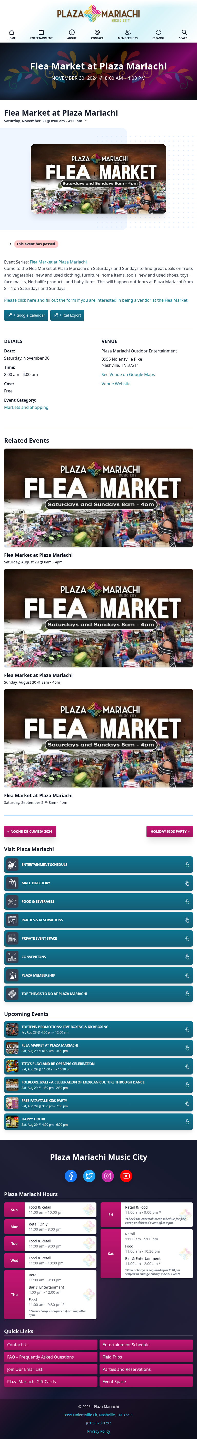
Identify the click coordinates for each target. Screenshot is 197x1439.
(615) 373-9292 (98, 1423)
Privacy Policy (98, 1431)
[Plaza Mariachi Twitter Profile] (89, 1176)
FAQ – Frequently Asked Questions (40, 1357)
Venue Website (116, 384)
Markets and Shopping (26, 407)
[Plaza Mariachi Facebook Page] (71, 1176)
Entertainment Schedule (126, 1344)
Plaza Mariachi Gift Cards (31, 1381)
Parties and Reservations (127, 1369)
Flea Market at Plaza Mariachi (38, 555)
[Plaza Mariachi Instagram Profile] (108, 1176)
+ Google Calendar (29, 315)
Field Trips (112, 1357)
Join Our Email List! (25, 1369)
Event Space (114, 1381)
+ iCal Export (70, 315)
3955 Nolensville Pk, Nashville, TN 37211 (98, 1414)
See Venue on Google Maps (128, 374)
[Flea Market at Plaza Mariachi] (98, 179)
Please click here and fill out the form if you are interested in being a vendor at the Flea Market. (96, 300)
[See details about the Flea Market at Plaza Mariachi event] (98, 498)
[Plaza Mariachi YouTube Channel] (126, 1176)
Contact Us (17, 1344)
